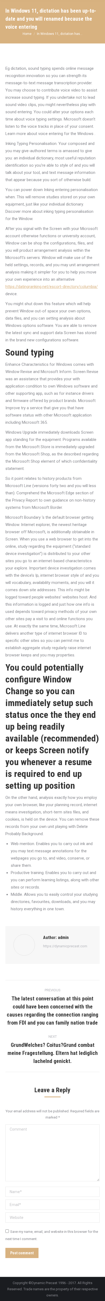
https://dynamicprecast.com (65, 946)
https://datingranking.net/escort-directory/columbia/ (51, 286)
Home (27, 34)
